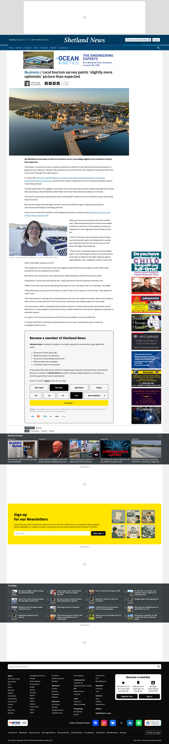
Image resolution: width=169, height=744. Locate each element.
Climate (10, 693)
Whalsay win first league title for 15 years (108, 616)
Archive (99, 695)
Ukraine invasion (58, 678)
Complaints (89, 732)
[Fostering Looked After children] (146, 252)
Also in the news (14, 679)
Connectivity (12, 699)
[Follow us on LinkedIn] (130, 723)
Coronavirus (35, 431)
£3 (36, 395)
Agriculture (12, 681)
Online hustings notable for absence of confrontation (81, 460)
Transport (55, 675)
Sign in (156, 40)
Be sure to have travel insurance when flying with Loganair (69, 600)
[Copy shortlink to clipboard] (58, 83)
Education (11, 710)
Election (11, 713)
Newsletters (100, 704)
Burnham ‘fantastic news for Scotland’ (107, 600)
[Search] (158, 47)
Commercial (79, 680)
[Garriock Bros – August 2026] (146, 304)
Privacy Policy (63, 732)
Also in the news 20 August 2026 (108, 591)
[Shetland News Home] (84, 44)
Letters (54, 688)
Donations (100, 732)
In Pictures (56, 704)
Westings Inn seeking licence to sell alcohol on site (146, 608)
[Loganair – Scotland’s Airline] (146, 285)
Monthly (59, 387)
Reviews (55, 691)
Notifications (112, 732)
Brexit (10, 687)
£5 (49, 395)
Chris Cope (35, 82)
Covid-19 (44, 431)
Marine (32, 695)
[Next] (160, 436)
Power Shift (34, 707)
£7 (63, 395)
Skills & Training (79, 704)
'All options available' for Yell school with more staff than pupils (145, 617)
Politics (32, 704)
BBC (75, 688)
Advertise (23, 732)
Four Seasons (79, 675)
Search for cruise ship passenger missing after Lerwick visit (31, 600)
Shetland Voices (58, 710)
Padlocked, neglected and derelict (28, 616)
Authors (98, 701)
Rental (76, 714)
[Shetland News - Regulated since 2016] (18, 723)
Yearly (99, 387)
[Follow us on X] (121, 723)
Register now (127, 696)
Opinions (56, 685)
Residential (78, 712)
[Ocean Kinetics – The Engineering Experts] (69, 60)
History (32, 690)
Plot (97, 678)
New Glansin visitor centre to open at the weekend (22, 460)
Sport (32, 712)
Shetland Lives (57, 713)
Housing (33, 692)
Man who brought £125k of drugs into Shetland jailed (31, 592)
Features (55, 701)
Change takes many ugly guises (146, 599)
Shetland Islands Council (83, 686)
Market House (79, 691)
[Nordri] (146, 415)
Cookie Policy (76, 732)
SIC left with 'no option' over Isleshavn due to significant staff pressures (145, 593)
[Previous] (157, 436)
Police (32, 701)
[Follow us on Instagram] (104, 723)
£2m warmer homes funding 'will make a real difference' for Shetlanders (69, 617)
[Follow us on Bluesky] (113, 723)
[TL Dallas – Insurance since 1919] (146, 359)
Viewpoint (55, 694)
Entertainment (35, 681)
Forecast (99, 688)
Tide (97, 691)
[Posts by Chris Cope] (27, 83)
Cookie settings (153, 732)
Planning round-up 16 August (68, 607)
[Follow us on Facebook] (95, 723)
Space (32, 710)
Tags (97, 699)
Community (12, 696)
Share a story (34, 732)
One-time (39, 387)
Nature (32, 698)
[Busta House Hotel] (146, 322)
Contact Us (12, 732)
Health (32, 687)
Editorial (55, 697)
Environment (34, 684)
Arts (9, 684)
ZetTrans (77, 694)
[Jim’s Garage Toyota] (146, 341)
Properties (78, 708)
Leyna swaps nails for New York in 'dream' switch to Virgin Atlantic (69, 593)
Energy (32, 678)
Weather (55, 681)
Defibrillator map (103, 713)
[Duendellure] (146, 396)
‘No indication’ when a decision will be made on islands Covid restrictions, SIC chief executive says (115, 462)
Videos (98, 708)
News (10, 676)
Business (31, 72)
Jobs (76, 698)
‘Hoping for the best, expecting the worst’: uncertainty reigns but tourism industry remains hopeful (146, 461)
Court (10, 707)
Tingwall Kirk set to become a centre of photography (107, 608)
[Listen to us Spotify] (139, 723)
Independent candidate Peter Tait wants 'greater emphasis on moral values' (53, 461)
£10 (76, 395)
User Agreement (49, 732)
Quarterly (79, 387)
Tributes (55, 707)
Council (10, 704)
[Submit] (158, 666)
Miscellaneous (101, 681)
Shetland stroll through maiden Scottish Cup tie (30, 608)
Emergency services (37, 675)
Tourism (51, 431)
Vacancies (77, 701)
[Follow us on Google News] (152, 723)
